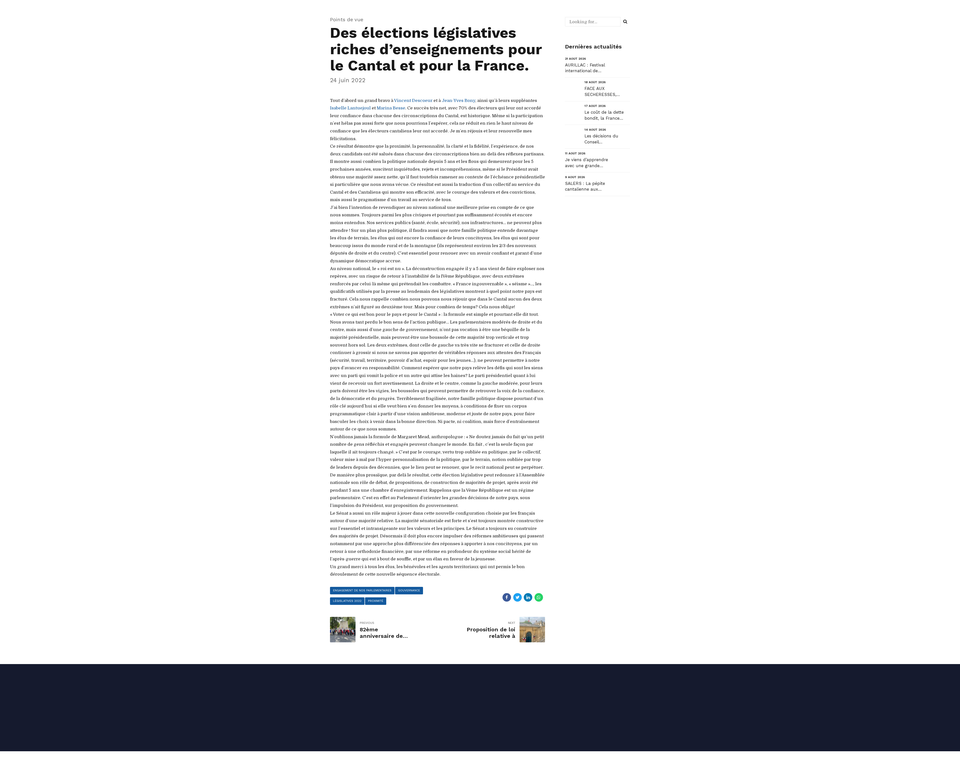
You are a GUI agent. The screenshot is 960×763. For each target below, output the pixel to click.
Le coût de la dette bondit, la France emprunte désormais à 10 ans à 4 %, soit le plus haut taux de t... (607, 115)
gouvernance (409, 590)
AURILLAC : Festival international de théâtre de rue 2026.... (587, 68)
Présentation (497, 712)
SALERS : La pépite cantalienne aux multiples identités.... (586, 187)
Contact (492, 727)
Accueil (491, 697)
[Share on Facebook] (506, 597)
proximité (375, 601)
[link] (413, 100)
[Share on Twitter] (517, 597)
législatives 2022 (347, 601)
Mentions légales (364, 723)
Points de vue (346, 19)
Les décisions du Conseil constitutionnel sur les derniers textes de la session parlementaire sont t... (606, 139)
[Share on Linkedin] (528, 597)
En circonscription (579, 697)
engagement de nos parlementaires (362, 590)
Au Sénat (570, 712)
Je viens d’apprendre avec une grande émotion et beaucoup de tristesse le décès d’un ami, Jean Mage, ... (587, 163)
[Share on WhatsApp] (538, 597)
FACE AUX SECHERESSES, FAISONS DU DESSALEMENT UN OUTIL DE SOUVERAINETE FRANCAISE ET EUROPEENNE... (604, 92)
